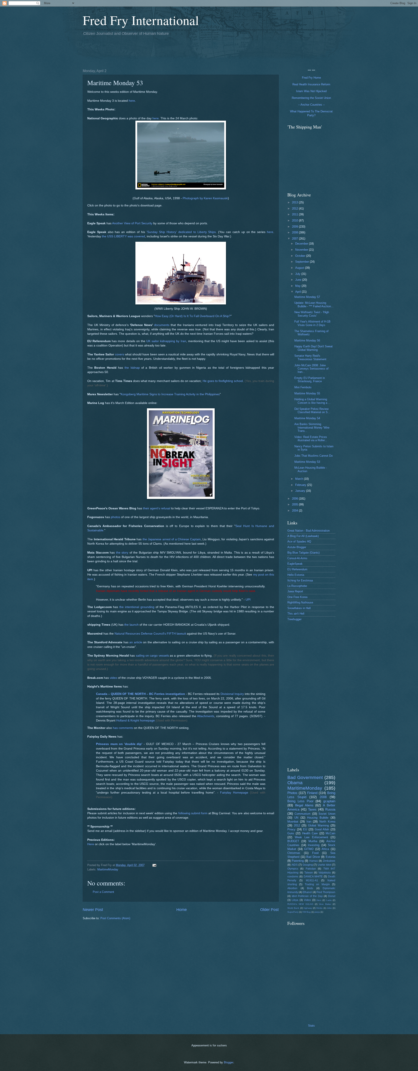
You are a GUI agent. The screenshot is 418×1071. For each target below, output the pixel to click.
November (302, 249)
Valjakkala (325, 872)
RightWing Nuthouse (300, 602)
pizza (317, 912)
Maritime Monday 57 (307, 297)
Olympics (292, 868)
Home (181, 909)
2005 (295, 504)
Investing (313, 845)
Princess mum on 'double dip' (119, 744)
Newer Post (93, 909)
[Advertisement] (162, 51)
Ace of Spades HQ (299, 541)
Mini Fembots (303, 387)
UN (296, 817)
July (298, 273)
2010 (295, 220)
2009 (295, 226)
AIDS (295, 864)
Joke (329, 908)
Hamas (313, 861)
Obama (295, 782)
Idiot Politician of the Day (307, 896)
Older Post (269, 909)
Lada (329, 900)
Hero (319, 900)
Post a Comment (103, 892)
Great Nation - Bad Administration (308, 530)
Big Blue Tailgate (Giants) (303, 552)
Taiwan (308, 872)
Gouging (308, 864)
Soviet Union (327, 813)
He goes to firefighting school (223, 381)
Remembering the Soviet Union (311, 98)
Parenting (298, 860)
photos (115, 517)
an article (135, 642)
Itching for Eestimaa (300, 580)
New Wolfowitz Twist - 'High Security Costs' (311, 314)
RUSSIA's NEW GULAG (300, 904)
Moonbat (292, 821)
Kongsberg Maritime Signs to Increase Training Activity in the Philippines (170, 394)
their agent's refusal (156, 508)
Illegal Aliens (304, 805)
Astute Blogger (296, 547)
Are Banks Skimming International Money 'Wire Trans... (311, 427)
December (302, 243)
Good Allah (322, 829)
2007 (295, 238)
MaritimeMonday (107, 869)
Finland (312, 793)
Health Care (310, 833)
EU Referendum (297, 569)
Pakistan (311, 868)
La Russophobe (297, 586)
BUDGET (293, 841)
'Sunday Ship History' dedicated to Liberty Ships (181, 232)
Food (315, 853)
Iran (309, 821)
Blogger (228, 1062)
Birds (310, 888)
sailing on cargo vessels (152, 655)
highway (308, 908)
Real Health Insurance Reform (311, 84)
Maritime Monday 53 (307, 461)
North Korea (327, 821)
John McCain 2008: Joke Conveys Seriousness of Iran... (311, 369)
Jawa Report (295, 591)
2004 (295, 510)
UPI (248, 599)
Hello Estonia (295, 574)
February (301, 485)
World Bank (293, 908)
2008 (295, 232)
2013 (295, 202)
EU (305, 829)
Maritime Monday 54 (307, 418)
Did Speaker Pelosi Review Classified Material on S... (312, 410)
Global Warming (318, 825)
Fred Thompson (326, 892)
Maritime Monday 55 (307, 393)
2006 (295, 498)
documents (161, 325)
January (300, 490)
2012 (295, 208)
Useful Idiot (324, 864)
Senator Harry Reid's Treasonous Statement (310, 357)
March (299, 478)
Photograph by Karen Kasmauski (205, 198)
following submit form (192, 813)
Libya (295, 900)
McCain (330, 833)
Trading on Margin (317, 884)
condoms (292, 876)
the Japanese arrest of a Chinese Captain (172, 539)
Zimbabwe (329, 861)
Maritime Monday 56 (307, 340)
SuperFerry (292, 912)
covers (119, 354)
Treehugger (294, 619)
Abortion (292, 888)
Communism (302, 813)
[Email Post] (154, 865)
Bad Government (305, 777)
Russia (330, 809)
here (132, 100)
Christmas (293, 853)
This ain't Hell (295, 613)
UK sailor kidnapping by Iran (166, 341)
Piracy (291, 829)
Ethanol (307, 892)
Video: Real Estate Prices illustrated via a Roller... (310, 438)
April (298, 291)
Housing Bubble (317, 817)
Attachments (205, 716)
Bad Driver (313, 856)
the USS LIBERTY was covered (123, 236)
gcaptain (329, 801)
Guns (290, 833)
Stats (311, 1025)
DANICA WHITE (313, 876)
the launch (131, 624)
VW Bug (306, 912)
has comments (123, 728)
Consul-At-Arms (297, 558)
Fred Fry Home (311, 77)
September (302, 261)
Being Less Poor (300, 801)
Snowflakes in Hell (299, 608)
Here (90, 844)
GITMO (309, 849)
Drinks (319, 908)
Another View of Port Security (132, 223)
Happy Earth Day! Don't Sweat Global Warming (313, 348)
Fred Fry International (141, 20)
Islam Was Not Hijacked (311, 91)
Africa (325, 849)
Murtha (312, 841)
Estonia (330, 856)
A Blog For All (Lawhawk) (303, 536)
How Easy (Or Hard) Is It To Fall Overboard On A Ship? (193, 316)
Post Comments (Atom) (115, 918)
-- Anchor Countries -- (311, 104)
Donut (331, 896)
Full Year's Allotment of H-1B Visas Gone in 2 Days (312, 323)
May (298, 285)
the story (122, 552)
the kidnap (132, 367)
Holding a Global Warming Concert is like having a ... (312, 401)
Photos (292, 793)
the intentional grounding (136, 607)
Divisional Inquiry (232, 694)
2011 (295, 214)
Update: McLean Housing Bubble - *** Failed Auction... (314, 304)
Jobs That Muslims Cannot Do (313, 455)
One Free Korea (297, 597)
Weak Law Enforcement (311, 837)
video (113, 677)
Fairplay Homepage (234, 792)
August (300, 267)
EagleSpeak (295, 563)
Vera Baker (325, 904)
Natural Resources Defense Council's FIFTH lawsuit (150, 633)
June (298, 279)
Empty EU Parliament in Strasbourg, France (309, 379)
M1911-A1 (312, 880)
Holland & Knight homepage (135, 720)
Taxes (312, 809)
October (300, 255)
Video (307, 900)
